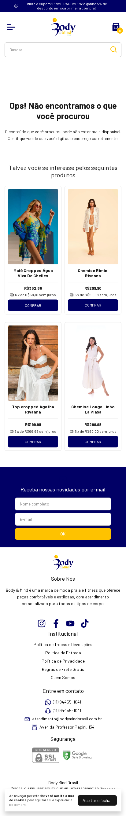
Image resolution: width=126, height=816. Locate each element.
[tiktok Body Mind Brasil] (84, 623)
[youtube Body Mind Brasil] (70, 623)
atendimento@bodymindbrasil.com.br (67, 718)
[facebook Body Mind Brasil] (56, 623)
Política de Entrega (63, 652)
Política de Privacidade (63, 660)
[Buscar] (113, 49)
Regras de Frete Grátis (63, 669)
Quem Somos (63, 677)
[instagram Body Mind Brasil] (41, 623)
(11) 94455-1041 (67, 701)
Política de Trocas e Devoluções (63, 644)
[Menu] (12, 27)
